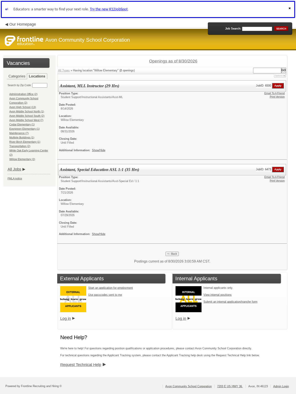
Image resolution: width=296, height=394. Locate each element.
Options (279, 75)
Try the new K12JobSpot (109, 9)
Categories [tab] (16, 76)
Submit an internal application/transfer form (230, 301)
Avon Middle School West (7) (26, 120)
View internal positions (217, 294)
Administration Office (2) (23, 94)
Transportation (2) (19, 146)
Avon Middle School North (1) (26, 111)
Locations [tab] (37, 76)
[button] (290, 9)
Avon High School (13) (22, 107)
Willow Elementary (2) (22, 159)
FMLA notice (15, 178)
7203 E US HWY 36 (230, 386)
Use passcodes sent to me (105, 294)
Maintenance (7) (19, 133)
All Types (64, 70)
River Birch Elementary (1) (24, 141)
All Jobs (14, 169)
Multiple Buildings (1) (21, 137)
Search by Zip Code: (20, 85)
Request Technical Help (80, 365)
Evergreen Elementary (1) (24, 128)
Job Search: (233, 28)
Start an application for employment (110, 287)
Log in (65, 318)
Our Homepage (22, 24)
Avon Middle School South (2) (26, 115)
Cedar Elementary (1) (22, 124)
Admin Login (281, 386)
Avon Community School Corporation (188, 386)
